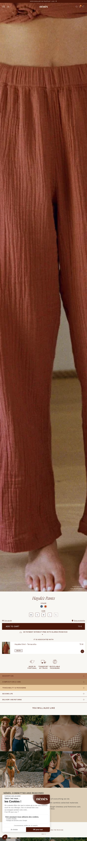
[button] (76, 6)
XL (56, 615)
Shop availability (79, 620)
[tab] (81, 7)
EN (8, 6)
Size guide (8, 620)
